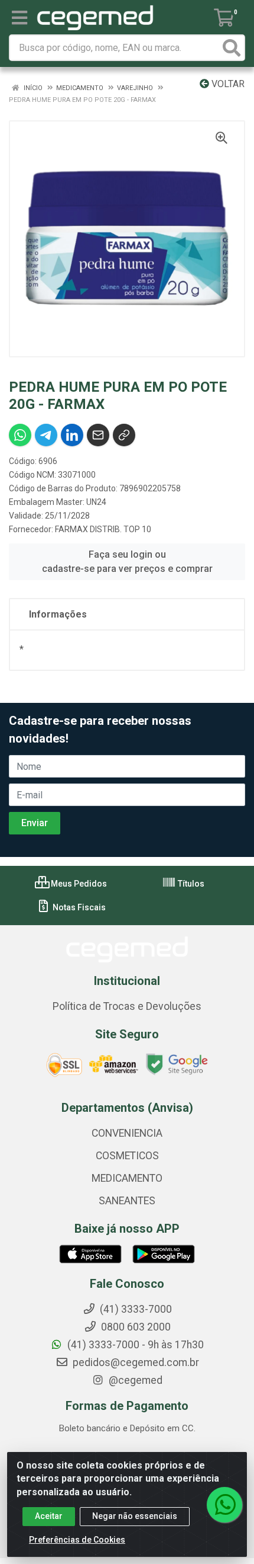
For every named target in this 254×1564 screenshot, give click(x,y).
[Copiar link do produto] (124, 435)
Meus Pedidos (78, 883)
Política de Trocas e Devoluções (127, 1006)
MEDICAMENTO (127, 1178)
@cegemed (134, 1380)
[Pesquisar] (231, 48)
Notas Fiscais (78, 907)
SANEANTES (127, 1201)
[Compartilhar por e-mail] (98, 435)
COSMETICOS (127, 1156)
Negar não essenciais (134, 1516)
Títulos (190, 883)
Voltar (227, 83)
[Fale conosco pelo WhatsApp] (224, 1505)
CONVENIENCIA (127, 1133)
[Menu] (19, 17)
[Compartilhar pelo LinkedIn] (72, 435)
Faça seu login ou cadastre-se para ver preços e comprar (127, 561)
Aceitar (49, 1516)
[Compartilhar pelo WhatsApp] (20, 435)
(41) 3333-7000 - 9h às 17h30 (134, 1345)
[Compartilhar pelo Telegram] (46, 435)
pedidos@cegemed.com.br (134, 1362)
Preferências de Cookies (77, 1539)
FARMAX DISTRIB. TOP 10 (103, 529)
